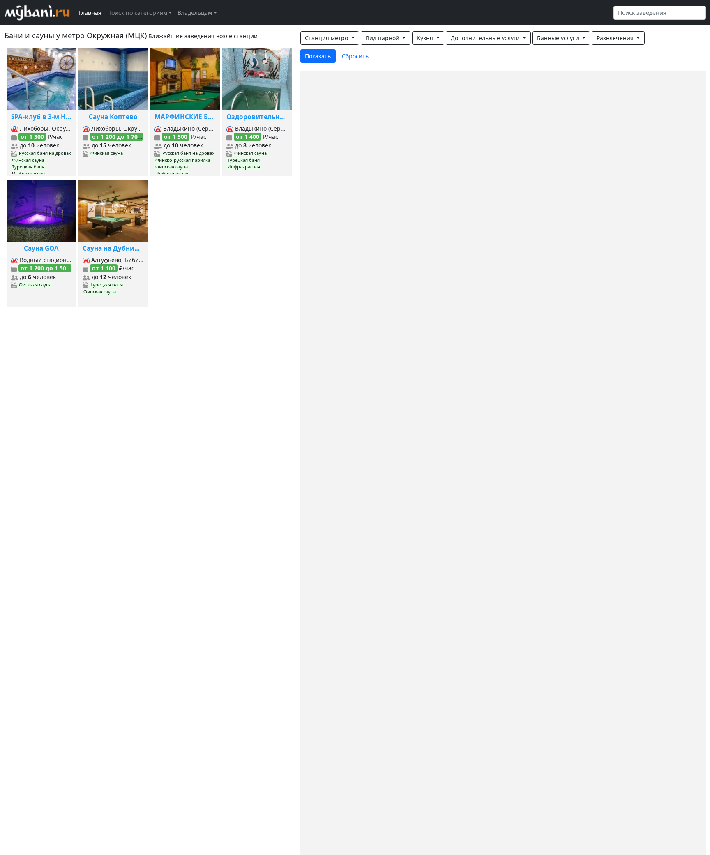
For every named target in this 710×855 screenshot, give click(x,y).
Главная (90, 12)
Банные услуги (559, 38)
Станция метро (327, 38)
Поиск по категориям (137, 12)
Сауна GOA (41, 248)
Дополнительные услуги (486, 38)
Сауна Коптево (113, 117)
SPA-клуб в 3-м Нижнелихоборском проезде (41, 117)
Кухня (426, 38)
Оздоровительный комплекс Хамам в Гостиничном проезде (257, 117)
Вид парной (383, 38)
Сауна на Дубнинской (113, 248)
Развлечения (616, 38)
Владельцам (195, 12)
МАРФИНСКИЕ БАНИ (185, 117)
